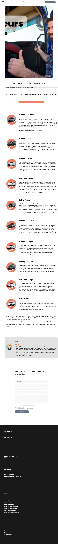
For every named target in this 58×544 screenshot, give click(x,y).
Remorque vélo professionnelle (11, 512)
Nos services (7, 469)
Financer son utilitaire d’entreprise (12, 476)
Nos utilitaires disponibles (11, 456)
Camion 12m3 (7, 498)
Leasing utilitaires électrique (11, 506)
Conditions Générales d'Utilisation (28, 405)
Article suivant (24, 417)
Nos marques (7, 526)
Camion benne (7, 502)
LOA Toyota (6, 532)
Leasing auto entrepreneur (10, 472)
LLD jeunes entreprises (9, 474)
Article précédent (33, 417)
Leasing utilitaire (8, 490)
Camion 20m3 (7, 500)
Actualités (12, 87)
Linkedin (55, 354)
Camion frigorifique (9, 504)
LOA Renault (6, 528)
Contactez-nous (50, 2)
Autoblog (48, 76)
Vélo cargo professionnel (10, 510)
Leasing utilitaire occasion (10, 508)
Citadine (6, 493)
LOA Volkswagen (8, 534)
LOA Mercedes (7, 530)
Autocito (7, 87)
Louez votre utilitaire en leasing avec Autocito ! (31, 102)
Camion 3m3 (7, 495)
